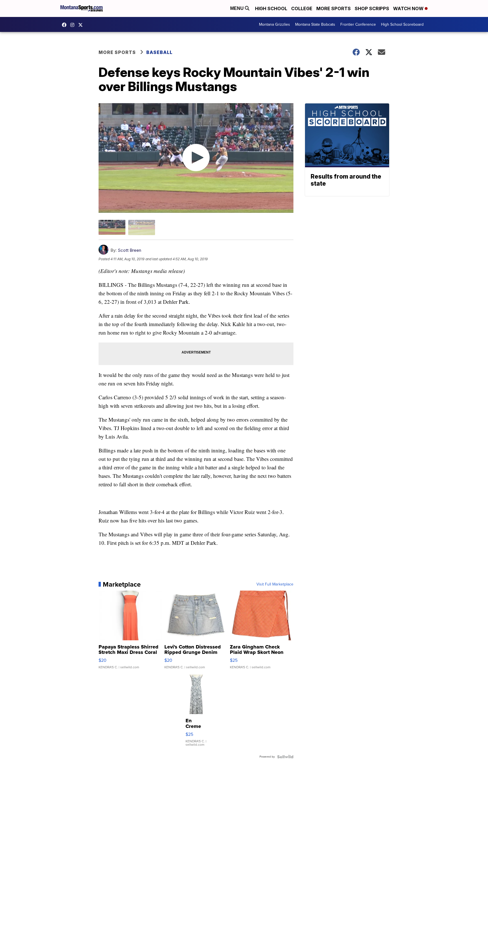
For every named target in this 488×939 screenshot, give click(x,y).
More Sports (333, 8)
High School (271, 8)
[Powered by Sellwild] (285, 757)
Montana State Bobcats (315, 24)
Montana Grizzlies (274, 24)
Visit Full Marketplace (274, 584)
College (301, 8)
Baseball (159, 52)
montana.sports (73, 25)
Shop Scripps (372, 8)
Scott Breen (129, 250)
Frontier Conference (358, 24)
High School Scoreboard (402, 24)
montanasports (65, 25)
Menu (237, 8)
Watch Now (409, 8)
